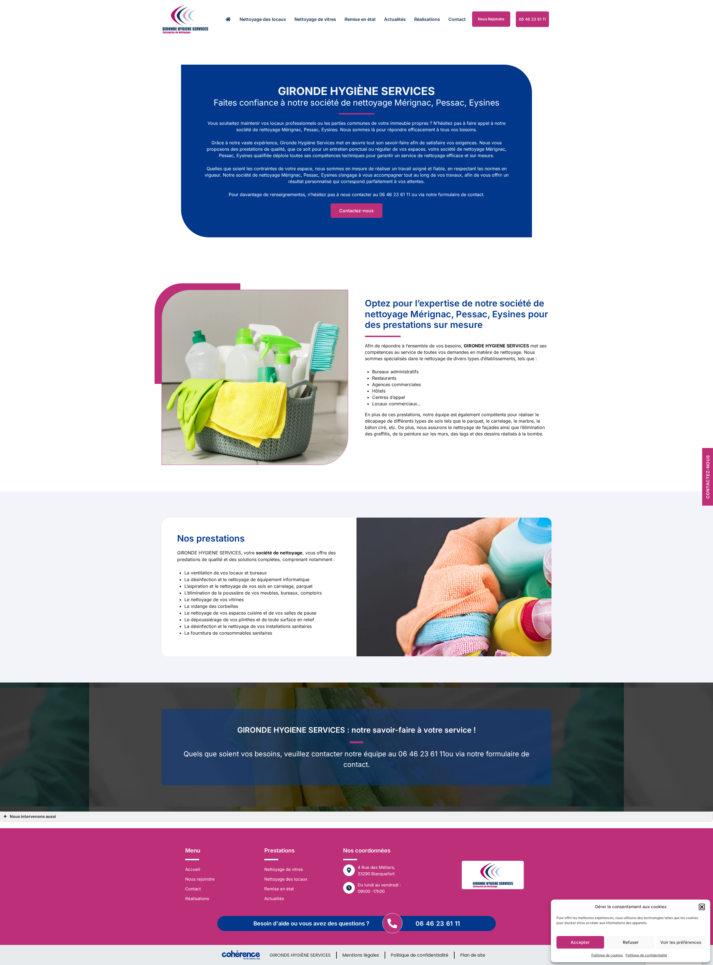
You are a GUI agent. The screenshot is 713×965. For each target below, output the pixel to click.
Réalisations (427, 19)
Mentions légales (360, 955)
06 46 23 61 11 (438, 923)
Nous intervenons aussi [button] (33, 816)
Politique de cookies (607, 955)
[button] (702, 907)
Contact (457, 19)
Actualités (395, 19)
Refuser (631, 942)
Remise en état (360, 19)
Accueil (192, 869)
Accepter (580, 942)
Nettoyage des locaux (263, 19)
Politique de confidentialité (646, 955)
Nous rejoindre (491, 19)
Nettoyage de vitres (315, 19)
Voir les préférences (680, 942)
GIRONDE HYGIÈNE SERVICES (300, 955)
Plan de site (472, 955)
